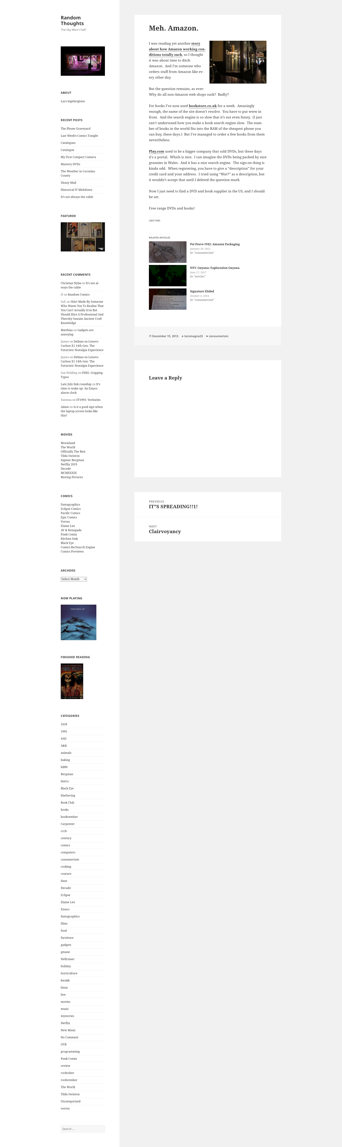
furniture (67, 938)
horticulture (69, 973)
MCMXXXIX (69, 473)
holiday (66, 966)
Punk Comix (69, 534)
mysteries (67, 1016)
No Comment (69, 1037)
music (65, 1009)
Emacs (65, 909)
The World (68, 447)
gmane (65, 952)
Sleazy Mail (68, 183)
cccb (64, 831)
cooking (66, 867)
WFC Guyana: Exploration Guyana (215, 268)
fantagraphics (70, 916)
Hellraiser (68, 959)
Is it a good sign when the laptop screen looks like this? (82, 411)
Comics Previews (72, 551)
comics (65, 845)
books (65, 810)
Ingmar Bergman (72, 460)
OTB (63, 1044)
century (66, 838)
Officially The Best (73, 451)
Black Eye (67, 543)
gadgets (66, 945)
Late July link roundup (76, 384)
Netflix (65, 1023)
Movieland (68, 443)
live (63, 995)
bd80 (64, 767)
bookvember (69, 817)
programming (70, 1051)
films (64, 923)
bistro (65, 781)
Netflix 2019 (69, 464)
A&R (64, 746)
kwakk (65, 980)
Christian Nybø (71, 283)
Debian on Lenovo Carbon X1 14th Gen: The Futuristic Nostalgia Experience (82, 345)
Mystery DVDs (70, 164)
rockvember (69, 1080)
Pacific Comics (70, 513)
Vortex (65, 522)
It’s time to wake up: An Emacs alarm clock (80, 388)
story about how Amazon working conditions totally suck (177, 49)
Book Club (67, 803)
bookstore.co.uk (203, 105)
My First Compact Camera (78, 157)
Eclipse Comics (71, 509)
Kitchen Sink (69, 539)
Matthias (67, 330)
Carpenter (68, 824)
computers (68, 852)
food (64, 931)
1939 (64, 724)
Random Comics (79, 294)
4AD (63, 738)
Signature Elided (202, 291)
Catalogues (68, 143)
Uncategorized (71, 1101)
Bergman (67, 774)
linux (64, 987)
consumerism (70, 859)
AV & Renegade (71, 530)
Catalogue (67, 150)
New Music (68, 1030)
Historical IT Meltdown (76, 190)
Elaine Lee (68, 526)
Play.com (156, 151)
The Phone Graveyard (75, 129)
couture (66, 874)
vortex (65, 1108)
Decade (66, 469)
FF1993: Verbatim (88, 400)
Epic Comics (69, 517)
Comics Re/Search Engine (78, 547)
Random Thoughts (72, 20)
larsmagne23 (193, 336)
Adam (65, 407)
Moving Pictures (72, 477)
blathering (68, 795)
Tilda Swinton (70, 456)
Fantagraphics (70, 504)
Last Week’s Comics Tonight (79, 136)
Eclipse (65, 895)
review (65, 1066)
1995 (64, 731)
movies (65, 1002)
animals (66, 753)
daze (64, 881)
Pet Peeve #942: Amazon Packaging (215, 244)
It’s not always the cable (77, 197)
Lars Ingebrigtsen (73, 101)
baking (65, 760)
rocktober (67, 1073)
